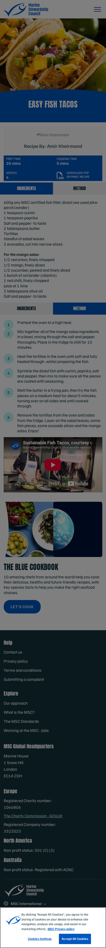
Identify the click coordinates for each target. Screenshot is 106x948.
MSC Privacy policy (61, 929)
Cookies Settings (40, 939)
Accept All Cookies (75, 939)
